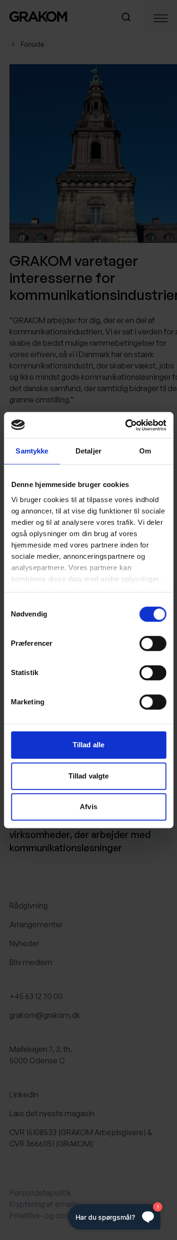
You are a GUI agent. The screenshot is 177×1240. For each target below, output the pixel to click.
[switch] (152, 643)
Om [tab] (145, 451)
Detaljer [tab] (88, 451)
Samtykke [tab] (32, 451)
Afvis (88, 807)
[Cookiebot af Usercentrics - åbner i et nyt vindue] (126, 425)
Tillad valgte (88, 776)
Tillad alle (88, 745)
